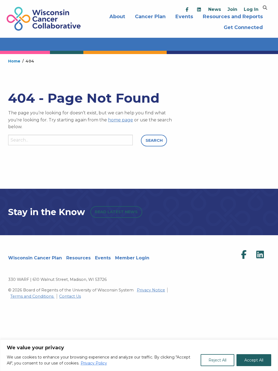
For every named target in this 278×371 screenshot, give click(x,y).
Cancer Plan (150, 16)
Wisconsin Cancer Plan (35, 257)
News (214, 9)
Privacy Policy (94, 363)
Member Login (132, 257)
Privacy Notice (151, 290)
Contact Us (70, 296)
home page (120, 119)
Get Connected (243, 26)
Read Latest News (116, 211)
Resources (78, 257)
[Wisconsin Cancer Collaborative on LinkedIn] (260, 254)
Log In (251, 9)
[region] (139, 355)
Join (232, 9)
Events (103, 257)
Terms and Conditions (32, 296)
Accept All (253, 360)
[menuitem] (187, 9)
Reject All (217, 360)
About (117, 16)
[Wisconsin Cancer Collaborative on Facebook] (243, 254)
